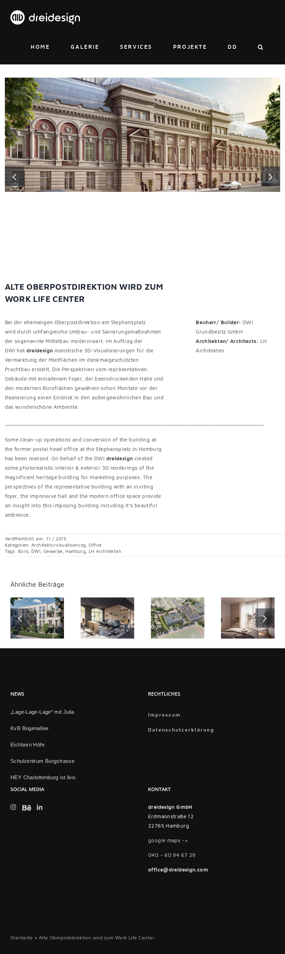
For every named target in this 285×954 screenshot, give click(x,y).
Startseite (21, 938)
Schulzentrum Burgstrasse (42, 761)
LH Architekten (105, 551)
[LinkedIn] (39, 807)
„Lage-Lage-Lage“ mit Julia (42, 712)
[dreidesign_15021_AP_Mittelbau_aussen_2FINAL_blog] (142, 81)
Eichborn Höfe (27, 745)
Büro (23, 551)
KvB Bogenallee (29, 728)
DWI (35, 551)
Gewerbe (53, 551)
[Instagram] (13, 807)
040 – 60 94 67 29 (171, 855)
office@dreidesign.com (178, 869)
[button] (261, 47)
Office (95, 545)
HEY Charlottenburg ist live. (43, 777)
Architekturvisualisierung (58, 545)
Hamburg (75, 551)
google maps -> (168, 840)
